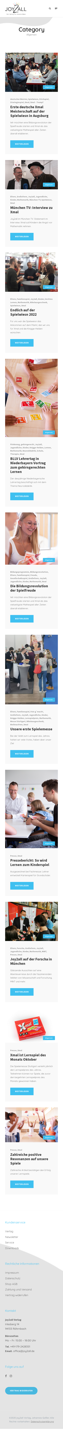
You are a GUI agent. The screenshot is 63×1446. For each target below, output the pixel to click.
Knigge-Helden (36, 447)
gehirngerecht (27, 444)
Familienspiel (23, 299)
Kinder (13, 200)
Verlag (9, 1231)
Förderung (15, 444)
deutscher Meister (18, 99)
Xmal (27, 102)
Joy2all (31, 196)
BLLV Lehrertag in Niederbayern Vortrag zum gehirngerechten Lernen (28, 465)
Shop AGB (11, 1284)
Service (9, 1242)
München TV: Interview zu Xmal (31, 209)
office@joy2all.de (23, 1351)
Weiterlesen (22, 144)
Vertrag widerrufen (16, 1295)
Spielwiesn (33, 99)
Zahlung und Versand (18, 1289)
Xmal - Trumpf (36, 102)
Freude (33, 575)
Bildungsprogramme (19, 572)
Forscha (20, 948)
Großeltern (22, 196)
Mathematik (22, 200)
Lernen (47, 447)
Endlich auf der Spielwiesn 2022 (23, 312)
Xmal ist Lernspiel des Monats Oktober (28, 1057)
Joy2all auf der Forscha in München (31, 961)
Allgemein (49, 87)
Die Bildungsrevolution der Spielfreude (29, 588)
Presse (13, 856)
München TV (34, 200)
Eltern (13, 196)
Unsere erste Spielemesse (31, 729)
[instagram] (11, 1376)
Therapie (14, 454)
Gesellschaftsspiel (18, 578)
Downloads (12, 1248)
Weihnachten (16, 724)
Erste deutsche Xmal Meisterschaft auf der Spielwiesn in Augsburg (29, 111)
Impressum (12, 1272)
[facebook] (6, 1376)
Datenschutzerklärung (42, 1421)
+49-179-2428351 (20, 1346)
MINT (44, 951)
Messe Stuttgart (17, 721)
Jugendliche (41, 196)
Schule (40, 451)
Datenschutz (12, 1278)
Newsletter (11, 1237)
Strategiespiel (17, 102)
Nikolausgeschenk (38, 302)
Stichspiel (44, 99)
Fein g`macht (36, 711)
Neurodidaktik (29, 451)
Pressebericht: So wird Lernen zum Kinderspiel (29, 862)
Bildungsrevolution (39, 572)
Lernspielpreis (31, 718)
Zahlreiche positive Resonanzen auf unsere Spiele (29, 1159)
